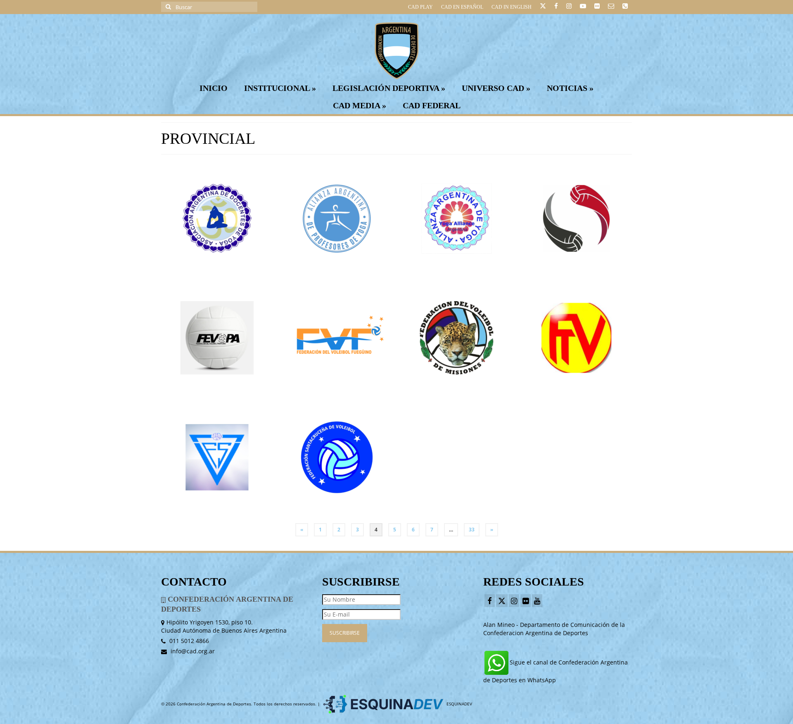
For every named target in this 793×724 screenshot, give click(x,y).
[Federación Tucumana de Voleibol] (576, 337)
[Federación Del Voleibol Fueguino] (336, 337)
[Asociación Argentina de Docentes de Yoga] (217, 218)
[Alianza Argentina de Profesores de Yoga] (336, 218)
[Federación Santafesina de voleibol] (217, 457)
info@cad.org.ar (192, 651)
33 (472, 529)
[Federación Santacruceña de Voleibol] (336, 457)
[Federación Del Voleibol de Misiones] (456, 337)
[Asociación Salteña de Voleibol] (576, 218)
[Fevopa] (217, 337)
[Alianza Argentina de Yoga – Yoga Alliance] (456, 218)
